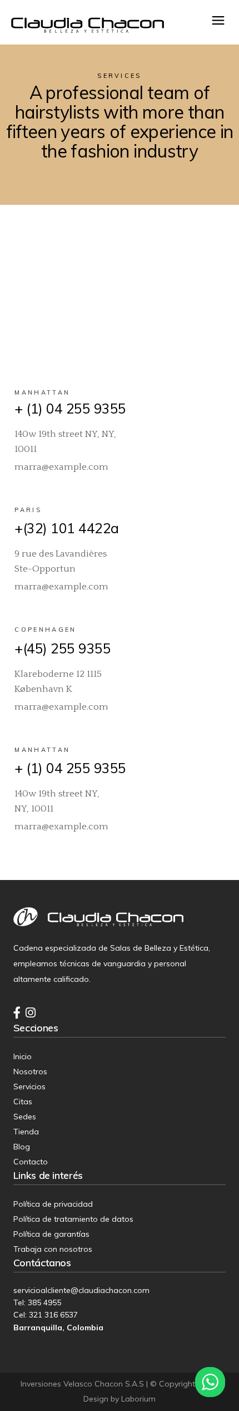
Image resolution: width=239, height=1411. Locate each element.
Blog (21, 1147)
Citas (22, 1102)
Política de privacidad (53, 1204)
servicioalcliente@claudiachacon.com (81, 1290)
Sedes (24, 1117)
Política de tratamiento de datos (73, 1219)
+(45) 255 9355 (62, 648)
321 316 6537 (53, 1315)
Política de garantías (51, 1234)
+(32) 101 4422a (66, 528)
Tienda (26, 1132)
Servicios (29, 1086)
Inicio (22, 1056)
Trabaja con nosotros (52, 1249)
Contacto (30, 1162)
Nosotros (30, 1071)
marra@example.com (61, 467)
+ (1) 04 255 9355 (70, 408)
